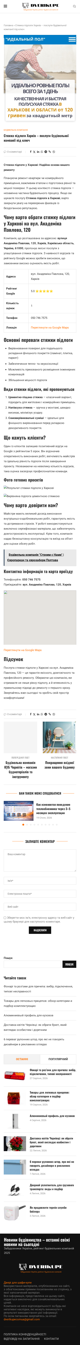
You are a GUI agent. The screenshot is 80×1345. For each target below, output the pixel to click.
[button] (7, 813)
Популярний (58, 1059)
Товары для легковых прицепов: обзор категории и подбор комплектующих (49, 1096)
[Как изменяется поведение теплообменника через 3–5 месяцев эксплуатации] (18, 811)
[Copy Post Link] (50, 151)
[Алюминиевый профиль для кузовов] (15, 1121)
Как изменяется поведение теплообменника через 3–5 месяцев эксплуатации (53, 808)
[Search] (74, 6)
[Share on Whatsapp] (42, 151)
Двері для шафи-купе (18, 1282)
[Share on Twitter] (34, 151)
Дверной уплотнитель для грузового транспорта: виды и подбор (52, 1187)
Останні (22, 1059)
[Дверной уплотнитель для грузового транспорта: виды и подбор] (15, 1190)
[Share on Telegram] (45, 151)
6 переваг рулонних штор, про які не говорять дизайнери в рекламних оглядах (52, 1165)
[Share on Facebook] (30, 151)
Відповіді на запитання (22, 1339)
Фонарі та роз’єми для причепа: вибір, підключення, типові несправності (53, 1072)
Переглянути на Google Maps (50, 327)
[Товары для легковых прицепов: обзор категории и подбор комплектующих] (15, 1097)
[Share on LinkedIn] (38, 151)
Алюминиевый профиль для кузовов (28, 1015)
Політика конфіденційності (25, 1334)
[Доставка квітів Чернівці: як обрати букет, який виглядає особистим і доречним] (15, 1143)
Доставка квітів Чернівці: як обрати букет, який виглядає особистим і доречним (51, 1142)
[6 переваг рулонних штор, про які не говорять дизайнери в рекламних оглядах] (15, 1167)
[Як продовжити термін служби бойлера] (15, 1213)
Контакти (51, 1339)
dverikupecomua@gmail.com (22, 1319)
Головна (8, 25)
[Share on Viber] (53, 151)
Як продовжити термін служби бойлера (48, 1209)
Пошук (8, 958)
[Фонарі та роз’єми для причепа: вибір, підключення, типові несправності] (15, 1075)
